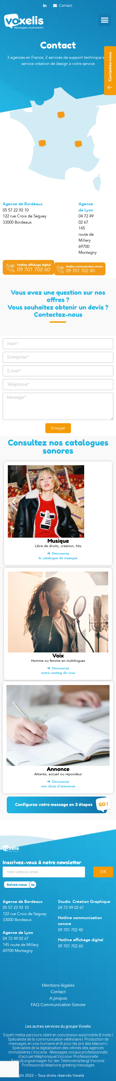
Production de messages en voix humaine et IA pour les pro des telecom (58, 1041)
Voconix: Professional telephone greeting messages (63, 1063)
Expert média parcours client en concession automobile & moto (57, 1035)
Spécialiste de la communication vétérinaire (44, 1039)
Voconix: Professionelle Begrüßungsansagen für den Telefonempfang (54, 1058)
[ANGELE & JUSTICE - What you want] (46, 503)
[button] (104, 20)
